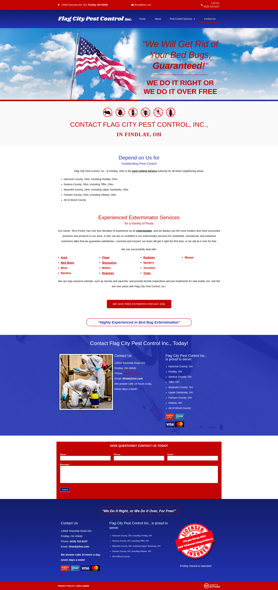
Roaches (108, 273)
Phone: (117, 454)
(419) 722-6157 (212, 6)
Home (142, 19)
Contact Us (210, 19)
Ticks (147, 273)
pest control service (144, 171)
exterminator (144, 230)
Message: (65, 464)
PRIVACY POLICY (66, 586)
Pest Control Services (181, 19)
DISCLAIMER (82, 586)
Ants (64, 257)
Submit (65, 489)
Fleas (105, 257)
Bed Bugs (67, 262)
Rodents (149, 257)
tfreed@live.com (142, 5)
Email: (171, 454)
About (158, 19)
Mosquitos (109, 262)
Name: (64, 454)
